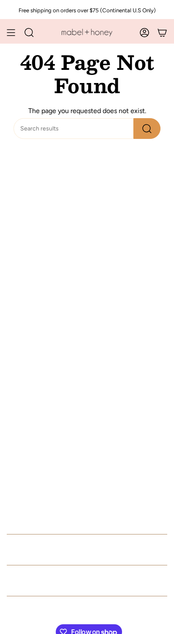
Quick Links (35, 550)
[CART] (162, 32)
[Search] (146, 128)
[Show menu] (11, 32)
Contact (25, 580)
